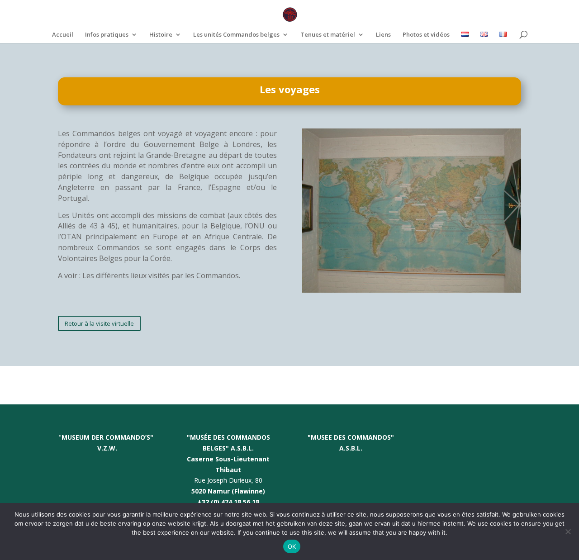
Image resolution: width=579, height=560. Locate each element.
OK (292, 546)
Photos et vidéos (426, 34)
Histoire (160, 34)
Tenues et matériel (327, 34)
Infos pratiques (106, 34)
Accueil (62, 34)
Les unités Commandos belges (236, 34)
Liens (383, 34)
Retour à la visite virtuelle (99, 323)
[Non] (567, 531)
